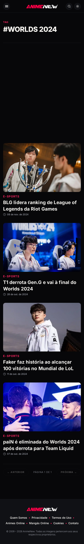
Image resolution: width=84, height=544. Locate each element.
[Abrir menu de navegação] (6, 6)
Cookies (58, 523)
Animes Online (15, 523)
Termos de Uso (61, 517)
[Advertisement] (42, 93)
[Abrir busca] (69, 6)
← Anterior (15, 472)
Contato (73, 523)
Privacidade (39, 517)
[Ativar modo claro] (77, 6)
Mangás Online (39, 523)
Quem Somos (18, 517)
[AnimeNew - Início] (42, 6)
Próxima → (69, 472)
